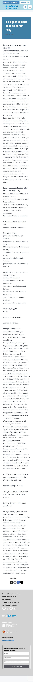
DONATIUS (6, 2)
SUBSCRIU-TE (14, 2)
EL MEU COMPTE (25, 2)
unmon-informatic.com (8, 640)
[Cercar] (25, 7)
